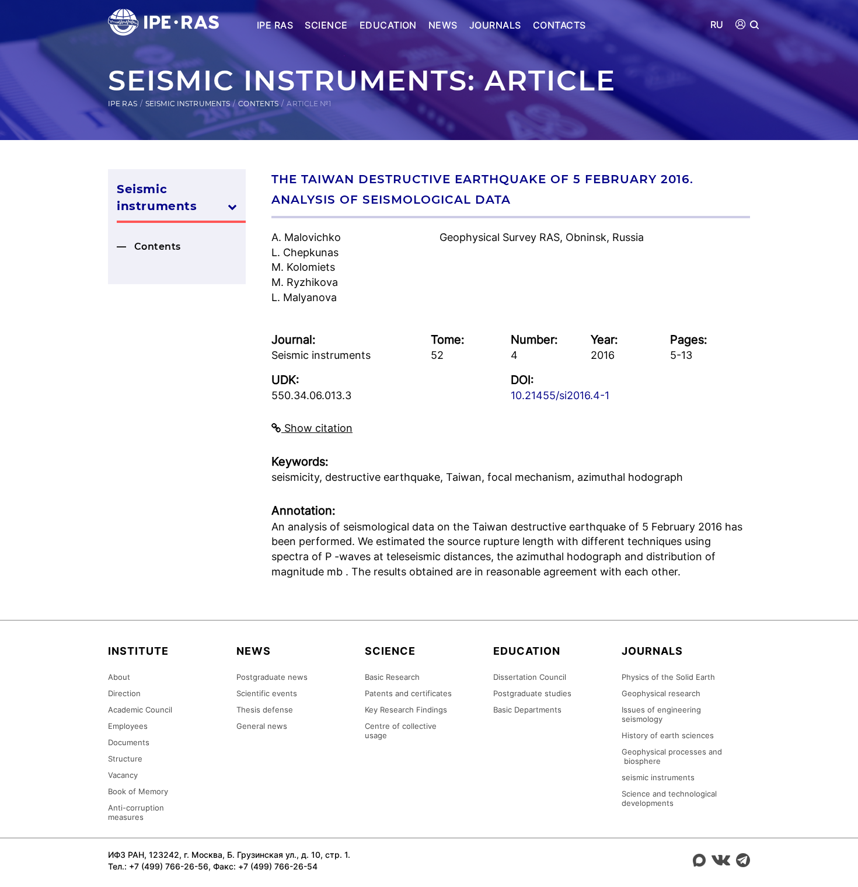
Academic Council (140, 709)
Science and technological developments (669, 798)
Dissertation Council (529, 677)
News (443, 25)
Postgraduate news (272, 677)
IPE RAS (275, 25)
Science (326, 25)
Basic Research (392, 677)
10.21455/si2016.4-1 (560, 395)
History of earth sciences (668, 735)
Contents (258, 103)
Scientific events (266, 693)
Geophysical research (661, 693)
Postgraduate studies (532, 693)
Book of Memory (138, 791)
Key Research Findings (406, 709)
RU (717, 24)
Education (388, 25)
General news (261, 726)
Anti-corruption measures (136, 812)
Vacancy (123, 775)
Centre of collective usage (401, 730)
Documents (128, 742)
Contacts (559, 25)
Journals (495, 25)
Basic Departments (527, 709)
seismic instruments (658, 777)
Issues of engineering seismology (661, 714)
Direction (124, 693)
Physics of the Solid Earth (668, 677)
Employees (128, 726)
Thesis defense (264, 709)
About (119, 677)
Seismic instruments (187, 103)
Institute (138, 651)
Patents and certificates (408, 693)
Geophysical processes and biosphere (672, 756)
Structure (125, 758)
